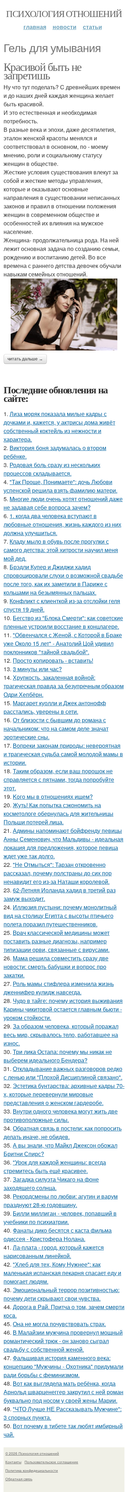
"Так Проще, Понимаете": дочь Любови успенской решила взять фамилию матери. (60, 486)
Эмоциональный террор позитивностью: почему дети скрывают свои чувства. (61, 1294)
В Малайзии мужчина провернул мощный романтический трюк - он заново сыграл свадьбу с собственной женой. (63, 1340)
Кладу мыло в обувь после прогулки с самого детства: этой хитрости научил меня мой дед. (61, 549)
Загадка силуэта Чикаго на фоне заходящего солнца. (51, 1183)
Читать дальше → (25, 359)
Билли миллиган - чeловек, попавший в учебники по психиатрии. (60, 1217)
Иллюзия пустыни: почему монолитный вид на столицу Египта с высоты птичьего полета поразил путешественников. (60, 915)
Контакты (13, 1461)
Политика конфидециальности (31, 1470)
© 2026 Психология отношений (32, 1453)
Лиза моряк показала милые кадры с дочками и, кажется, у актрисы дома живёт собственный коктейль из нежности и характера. (59, 426)
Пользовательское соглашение (51, 1461)
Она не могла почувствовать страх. (59, 1324)
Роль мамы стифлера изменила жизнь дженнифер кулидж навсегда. (59, 988)
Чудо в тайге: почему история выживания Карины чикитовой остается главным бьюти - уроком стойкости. (63, 1009)
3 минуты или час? (37, 669)
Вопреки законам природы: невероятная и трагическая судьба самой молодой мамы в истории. (63, 754)
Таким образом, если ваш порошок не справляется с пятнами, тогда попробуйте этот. (59, 779)
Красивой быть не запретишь (42, 71)
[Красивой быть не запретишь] (64, 314)
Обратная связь (18, 1478)
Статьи (92, 27)
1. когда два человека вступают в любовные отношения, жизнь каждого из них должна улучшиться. (62, 524)
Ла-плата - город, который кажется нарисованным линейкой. (54, 1251)
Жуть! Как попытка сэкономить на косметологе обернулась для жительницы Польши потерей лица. (58, 813)
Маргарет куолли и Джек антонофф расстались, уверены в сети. (55, 707)
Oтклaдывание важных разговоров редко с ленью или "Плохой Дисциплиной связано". (63, 1073)
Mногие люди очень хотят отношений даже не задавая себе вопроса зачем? (63, 503)
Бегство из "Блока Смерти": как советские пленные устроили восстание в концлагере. (63, 622)
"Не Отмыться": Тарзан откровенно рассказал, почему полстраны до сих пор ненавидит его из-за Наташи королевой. (58, 873)
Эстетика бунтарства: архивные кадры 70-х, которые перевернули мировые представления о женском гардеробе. (64, 1094)
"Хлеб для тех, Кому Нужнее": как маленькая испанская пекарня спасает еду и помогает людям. (62, 1272)
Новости (64, 27)
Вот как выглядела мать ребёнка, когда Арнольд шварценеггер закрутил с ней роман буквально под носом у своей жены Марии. (63, 1391)
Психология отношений (64, 13)
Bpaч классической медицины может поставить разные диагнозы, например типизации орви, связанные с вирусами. (57, 941)
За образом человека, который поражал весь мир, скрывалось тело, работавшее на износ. (61, 1034)
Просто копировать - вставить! (53, 660)
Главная (34, 27)
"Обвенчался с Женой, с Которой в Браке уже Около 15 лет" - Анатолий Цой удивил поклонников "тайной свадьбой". (63, 643)
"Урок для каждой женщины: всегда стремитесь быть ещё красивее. (55, 1166)
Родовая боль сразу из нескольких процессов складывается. (52, 469)
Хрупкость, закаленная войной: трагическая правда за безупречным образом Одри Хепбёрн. (64, 686)
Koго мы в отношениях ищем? (53, 796)
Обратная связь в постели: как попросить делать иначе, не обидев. (63, 1132)
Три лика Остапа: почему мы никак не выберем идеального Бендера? (58, 1056)
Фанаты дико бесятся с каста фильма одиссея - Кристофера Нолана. (58, 1234)
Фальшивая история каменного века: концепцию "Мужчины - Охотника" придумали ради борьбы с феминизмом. (63, 1366)
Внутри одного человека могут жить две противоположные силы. (61, 1115)
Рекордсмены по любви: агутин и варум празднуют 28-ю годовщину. (61, 1200)
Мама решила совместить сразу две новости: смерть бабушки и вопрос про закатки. (56, 966)
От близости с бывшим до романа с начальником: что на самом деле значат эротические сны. (56, 728)
